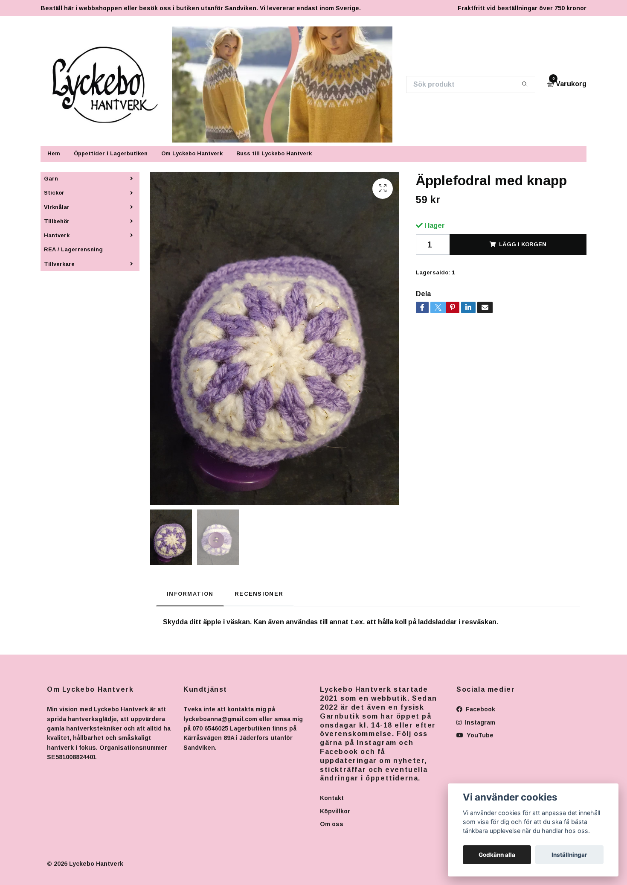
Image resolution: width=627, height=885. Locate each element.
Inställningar (569, 854)
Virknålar (57, 207)
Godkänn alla (497, 854)
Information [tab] (190, 594)
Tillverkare (59, 264)
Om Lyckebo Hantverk (192, 153)
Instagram (479, 722)
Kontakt (332, 798)
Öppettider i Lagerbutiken (111, 153)
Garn (51, 178)
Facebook (479, 709)
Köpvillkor (335, 811)
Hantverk (57, 235)
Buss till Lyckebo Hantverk (274, 153)
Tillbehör (57, 221)
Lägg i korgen (522, 244)
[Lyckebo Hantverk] (110, 84)
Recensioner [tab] (259, 594)
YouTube (479, 735)
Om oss (331, 824)
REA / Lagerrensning (73, 249)
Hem (53, 153)
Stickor (54, 192)
